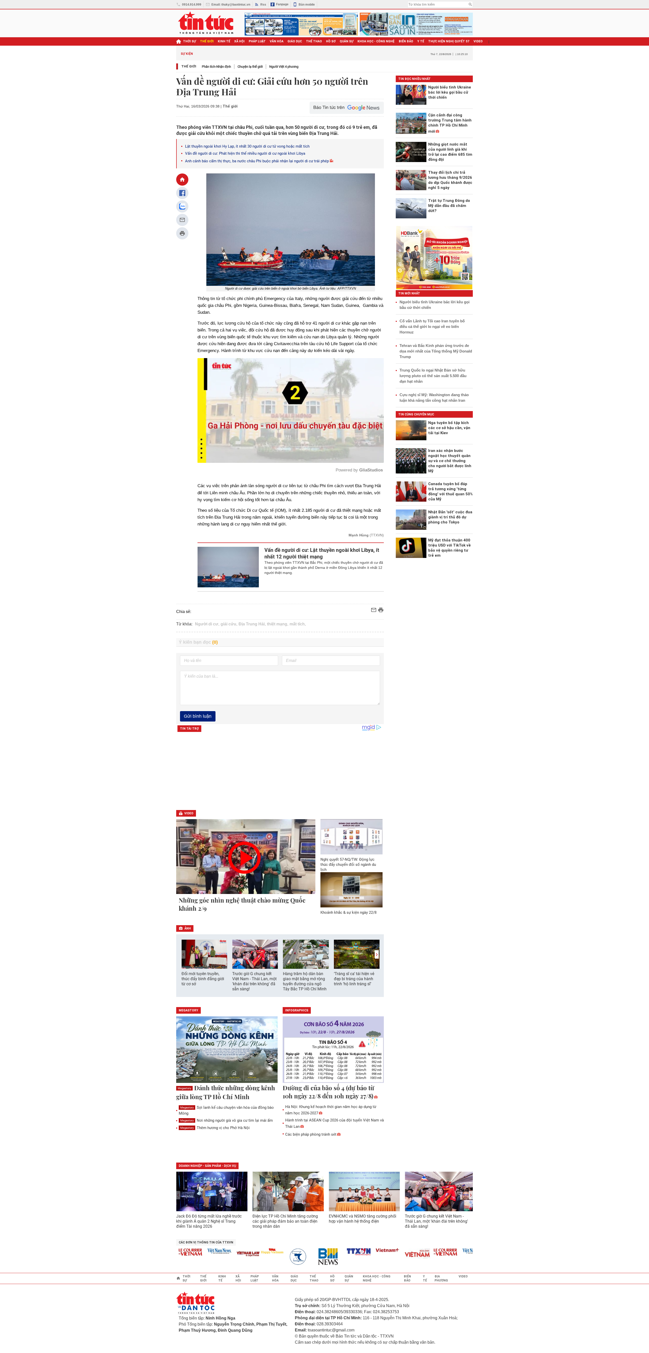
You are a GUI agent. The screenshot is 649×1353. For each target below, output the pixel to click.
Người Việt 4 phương (283, 66)
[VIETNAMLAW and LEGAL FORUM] (218, 1254)
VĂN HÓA (276, 41)
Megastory (184, 1088)
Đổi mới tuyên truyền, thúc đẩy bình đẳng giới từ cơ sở (203, 978)
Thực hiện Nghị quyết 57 (449, 41)
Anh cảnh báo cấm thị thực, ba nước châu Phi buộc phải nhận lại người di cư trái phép (257, 161)
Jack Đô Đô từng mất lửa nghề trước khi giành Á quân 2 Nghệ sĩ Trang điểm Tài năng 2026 (209, 1221)
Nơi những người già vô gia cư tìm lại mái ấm (226, 1120)
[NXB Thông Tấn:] (270, 1256)
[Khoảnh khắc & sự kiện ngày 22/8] (351, 889)
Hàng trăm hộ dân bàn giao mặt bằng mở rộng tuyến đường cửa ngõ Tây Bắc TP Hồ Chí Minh (305, 981)
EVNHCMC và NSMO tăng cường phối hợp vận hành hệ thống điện (362, 1219)
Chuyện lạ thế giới (250, 66)
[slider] (269, 446)
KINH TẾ (224, 41)
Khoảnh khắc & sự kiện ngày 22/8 (348, 912)
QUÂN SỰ (346, 41)
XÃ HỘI (239, 41)
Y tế (420, 41)
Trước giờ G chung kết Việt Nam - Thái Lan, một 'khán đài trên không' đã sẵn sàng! (254, 981)
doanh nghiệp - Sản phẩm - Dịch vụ (207, 1166)
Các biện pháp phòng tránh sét (310, 1134)
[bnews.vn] (299, 1256)
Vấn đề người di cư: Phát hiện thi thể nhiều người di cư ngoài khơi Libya (245, 153)
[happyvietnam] (242, 1251)
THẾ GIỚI (207, 41)
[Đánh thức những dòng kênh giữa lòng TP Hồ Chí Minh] (227, 1050)
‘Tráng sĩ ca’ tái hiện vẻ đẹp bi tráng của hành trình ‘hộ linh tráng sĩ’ (354, 978)
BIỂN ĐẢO (406, 41)
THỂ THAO (314, 41)
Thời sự (189, 41)
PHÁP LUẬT (257, 41)
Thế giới (188, 66)
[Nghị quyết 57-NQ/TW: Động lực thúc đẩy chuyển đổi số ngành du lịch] (351, 837)
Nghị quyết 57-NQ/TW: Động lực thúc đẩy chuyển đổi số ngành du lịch (348, 864)
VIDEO (478, 41)
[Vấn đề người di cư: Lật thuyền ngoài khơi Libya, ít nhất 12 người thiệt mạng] (228, 567)
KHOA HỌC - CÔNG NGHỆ (376, 41)
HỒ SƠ (331, 41)
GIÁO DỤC (294, 41)
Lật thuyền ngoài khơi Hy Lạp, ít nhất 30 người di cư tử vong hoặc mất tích (247, 146)
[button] (377, 954)
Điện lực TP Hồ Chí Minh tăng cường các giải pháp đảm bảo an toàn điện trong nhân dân (285, 1221)
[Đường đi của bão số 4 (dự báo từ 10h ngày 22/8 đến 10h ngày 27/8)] (333, 1050)
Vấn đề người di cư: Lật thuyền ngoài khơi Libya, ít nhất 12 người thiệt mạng (321, 553)
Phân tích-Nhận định (216, 66)
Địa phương (441, 1278)
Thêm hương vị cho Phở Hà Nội (215, 1128)
